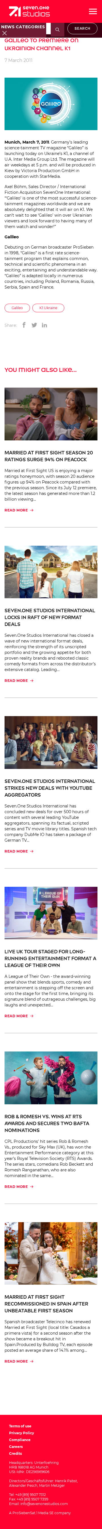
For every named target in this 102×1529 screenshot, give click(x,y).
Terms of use (20, 1426)
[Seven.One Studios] (29, 11)
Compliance (20, 1440)
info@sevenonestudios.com (44, 1504)
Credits (15, 1453)
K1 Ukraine (48, 308)
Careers (16, 1447)
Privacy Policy (21, 1433)
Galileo (17, 308)
